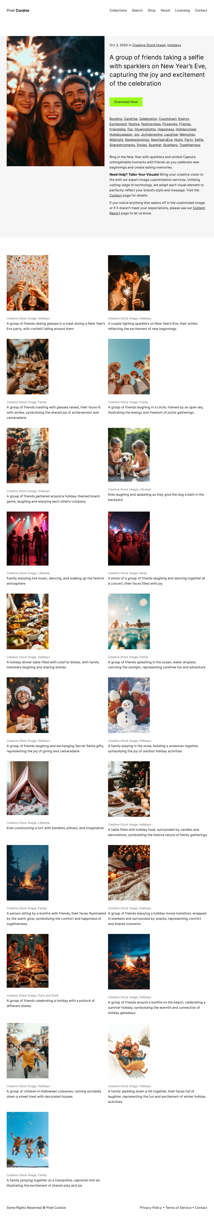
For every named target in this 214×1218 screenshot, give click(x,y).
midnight (116, 140)
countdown (168, 119)
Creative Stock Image (149, 45)
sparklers (170, 145)
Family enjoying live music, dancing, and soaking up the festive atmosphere (55, 578)
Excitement (118, 124)
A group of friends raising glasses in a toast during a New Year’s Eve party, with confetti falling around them (56, 323)
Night (178, 140)
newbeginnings (137, 140)
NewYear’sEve (162, 140)
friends (185, 124)
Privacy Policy (151, 1208)
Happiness (166, 129)
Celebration (148, 119)
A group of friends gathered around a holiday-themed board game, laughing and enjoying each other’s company (53, 496)
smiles (142, 145)
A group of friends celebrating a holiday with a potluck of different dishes (51, 1001)
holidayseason (121, 134)
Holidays (174, 45)
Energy (183, 119)
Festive (134, 124)
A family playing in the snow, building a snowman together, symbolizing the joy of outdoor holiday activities (153, 746)
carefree (131, 119)
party (189, 140)
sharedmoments (122, 145)
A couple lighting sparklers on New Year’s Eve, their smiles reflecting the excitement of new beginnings (152, 323)
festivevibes (151, 124)
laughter (171, 134)
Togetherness (189, 145)
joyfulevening (152, 134)
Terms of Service (178, 1208)
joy (136, 134)
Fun (130, 129)
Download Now (126, 102)
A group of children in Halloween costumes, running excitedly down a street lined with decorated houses (54, 1091)
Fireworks (169, 124)
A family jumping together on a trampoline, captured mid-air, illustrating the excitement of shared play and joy (54, 1180)
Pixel (18, 10)
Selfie (199, 140)
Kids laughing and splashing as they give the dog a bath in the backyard (156, 494)
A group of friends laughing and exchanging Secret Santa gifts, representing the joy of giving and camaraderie (55, 746)
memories (187, 134)
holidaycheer (186, 129)
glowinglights (145, 129)
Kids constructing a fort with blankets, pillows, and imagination (55, 825)
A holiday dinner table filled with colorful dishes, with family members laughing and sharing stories (53, 662)
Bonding (116, 119)
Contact (116, 195)
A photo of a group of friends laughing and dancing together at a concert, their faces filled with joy (156, 578)
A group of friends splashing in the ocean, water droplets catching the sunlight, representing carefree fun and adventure (156, 662)
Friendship (118, 129)
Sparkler (155, 145)
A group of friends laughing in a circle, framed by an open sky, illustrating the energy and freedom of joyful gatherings (156, 407)
